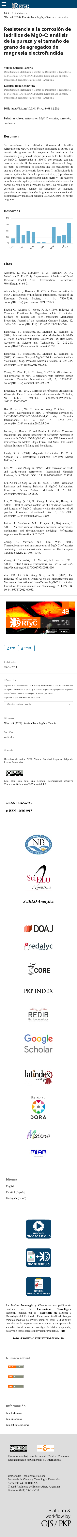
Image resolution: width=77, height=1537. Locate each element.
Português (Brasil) (16, 1198)
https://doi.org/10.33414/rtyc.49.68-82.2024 (35, 108)
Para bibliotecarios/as (17, 1425)
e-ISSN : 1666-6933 (19, 803)
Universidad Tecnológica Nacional (38, 1311)
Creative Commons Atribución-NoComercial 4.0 (38, 782)
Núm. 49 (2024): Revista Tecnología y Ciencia (29, 17)
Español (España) (15, 1192)
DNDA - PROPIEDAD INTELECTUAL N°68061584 (38, 1338)
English (10, 1186)
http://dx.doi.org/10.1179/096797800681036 (29, 567)
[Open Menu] (4, 4)
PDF (12, 648)
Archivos (19, 13)
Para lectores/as (14, 1413)
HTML (28, 648)
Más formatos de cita (19, 704)
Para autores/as (14, 1419)
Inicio (7, 13)
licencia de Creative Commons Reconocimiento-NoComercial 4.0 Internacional (38, 1457)
